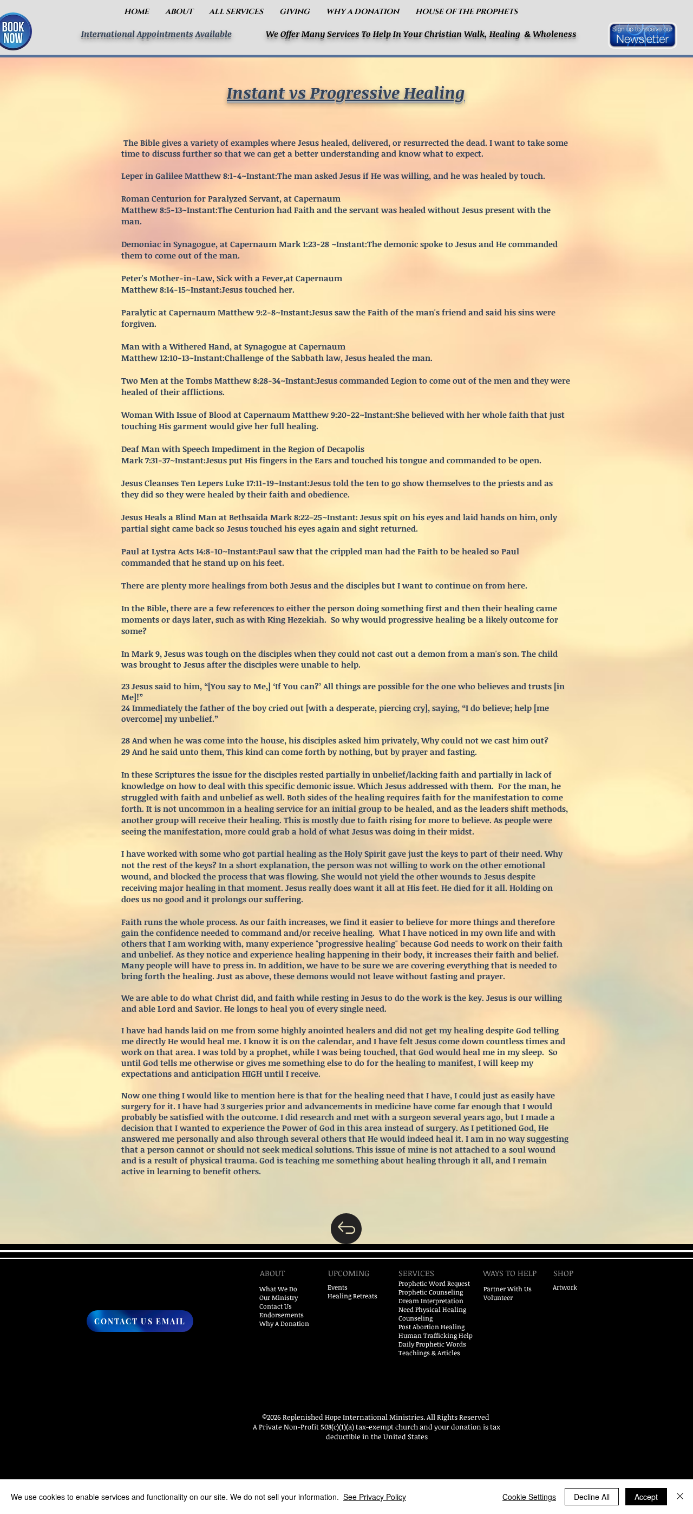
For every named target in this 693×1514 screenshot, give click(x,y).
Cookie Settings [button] (529, 1496)
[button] (179, 11)
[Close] (680, 1496)
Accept (646, 1496)
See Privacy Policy (374, 1496)
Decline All (592, 1496)
